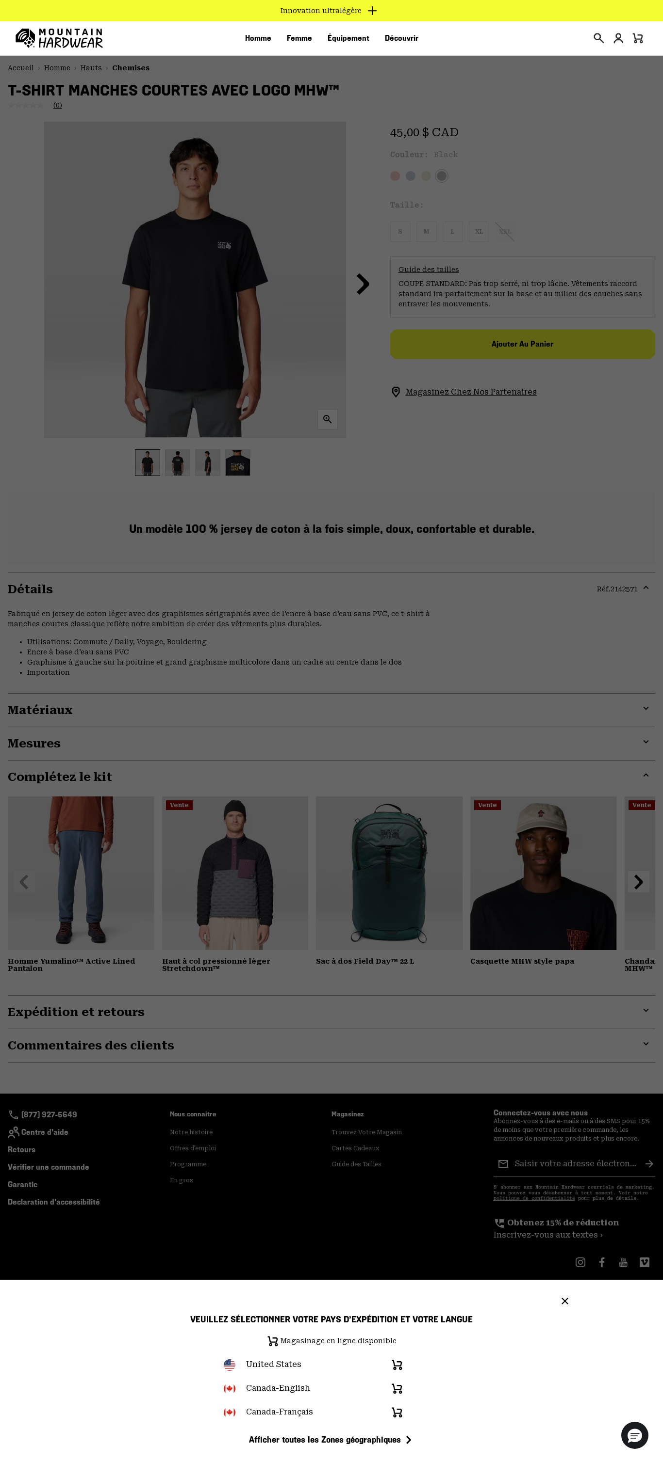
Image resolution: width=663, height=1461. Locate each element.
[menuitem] (258, 38)
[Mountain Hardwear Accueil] (59, 38)
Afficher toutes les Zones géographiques (325, 1439)
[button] (634, 1435)
